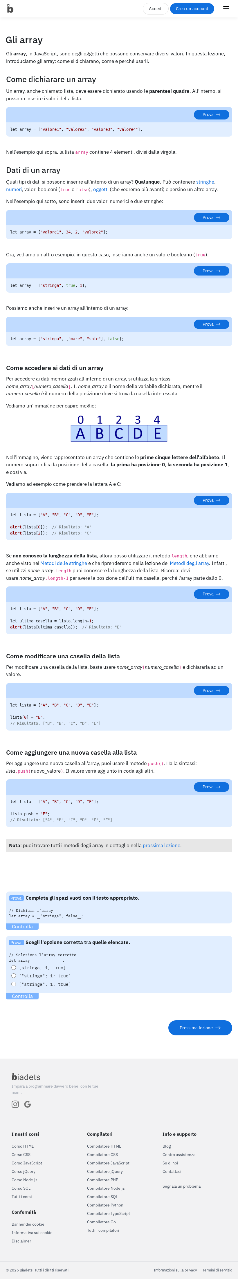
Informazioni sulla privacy (175, 1270)
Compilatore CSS (102, 1154)
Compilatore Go (101, 1221)
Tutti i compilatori (103, 1230)
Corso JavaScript (27, 1163)
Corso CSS (21, 1154)
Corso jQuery (23, 1171)
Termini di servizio (217, 1270)
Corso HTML (23, 1146)
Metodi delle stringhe (63, 563)
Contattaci (172, 1171)
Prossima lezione (196, 1027)
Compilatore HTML (104, 1146)
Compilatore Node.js (106, 1188)
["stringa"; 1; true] (45, 976)
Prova (208, 114)
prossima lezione (161, 845)
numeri (14, 189)
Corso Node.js (24, 1179)
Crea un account (192, 8)
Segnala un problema (182, 1186)
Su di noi (170, 1163)
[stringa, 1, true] (42, 967)
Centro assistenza (179, 1154)
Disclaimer (21, 1241)
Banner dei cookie (28, 1224)
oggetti (101, 189)
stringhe (205, 182)
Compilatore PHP (102, 1179)
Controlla (22, 926)
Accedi (156, 8)
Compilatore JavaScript (108, 1163)
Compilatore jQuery (105, 1171)
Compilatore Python (105, 1205)
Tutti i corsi (22, 1196)
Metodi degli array (189, 563)
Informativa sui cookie (32, 1232)
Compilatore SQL (102, 1196)
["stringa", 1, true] (45, 984)
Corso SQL (21, 1188)
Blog (167, 1146)
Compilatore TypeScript (108, 1213)
